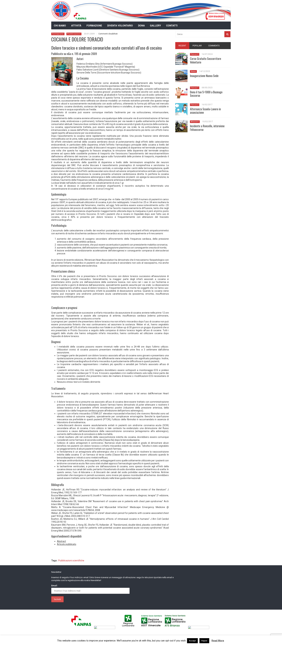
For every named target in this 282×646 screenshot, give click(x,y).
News (193, 71)
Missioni (195, 122)
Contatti (172, 25)
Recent (182, 45)
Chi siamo (60, 25)
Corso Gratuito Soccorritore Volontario (205, 60)
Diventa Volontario (120, 25)
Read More (218, 640)
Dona (141, 25)
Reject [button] (204, 640)
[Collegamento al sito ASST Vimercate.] (152, 628)
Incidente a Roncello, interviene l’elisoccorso (207, 128)
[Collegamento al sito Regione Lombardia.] (129, 628)
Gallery (155, 25)
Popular (197, 45)
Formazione (94, 25)
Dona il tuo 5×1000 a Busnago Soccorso (206, 94)
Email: (54, 585)
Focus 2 (194, 54)
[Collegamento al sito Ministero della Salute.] (199, 628)
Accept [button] (192, 640)
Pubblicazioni (74, 34)
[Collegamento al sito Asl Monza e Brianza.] (176, 628)
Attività (76, 25)
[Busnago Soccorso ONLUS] (61, 18)
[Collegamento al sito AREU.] (105, 628)
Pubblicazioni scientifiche (71, 560)
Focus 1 (194, 88)
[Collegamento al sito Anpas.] (82, 628)
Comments (214, 45)
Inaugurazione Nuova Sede (204, 76)
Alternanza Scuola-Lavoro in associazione (205, 111)
